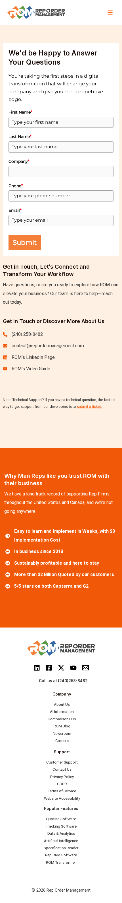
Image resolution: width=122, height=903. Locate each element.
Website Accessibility (62, 798)
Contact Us (61, 769)
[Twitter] (61, 668)
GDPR (62, 783)
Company (19, 161)
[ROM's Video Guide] (26, 369)
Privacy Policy (62, 776)
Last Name (20, 136)
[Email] (85, 668)
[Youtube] (73, 668)
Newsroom (62, 733)
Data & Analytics (61, 833)
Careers (62, 740)
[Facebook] (49, 668)
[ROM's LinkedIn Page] (29, 357)
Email (15, 210)
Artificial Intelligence (61, 840)
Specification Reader (61, 848)
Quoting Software (61, 818)
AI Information (62, 711)
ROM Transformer (61, 862)
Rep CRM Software (61, 855)
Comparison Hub (62, 719)
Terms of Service (62, 791)
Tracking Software (61, 826)
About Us (62, 704)
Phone (16, 185)
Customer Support (62, 762)
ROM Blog (62, 726)
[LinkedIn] (36, 668)
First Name (20, 112)
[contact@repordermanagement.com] (43, 346)
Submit (25, 242)
